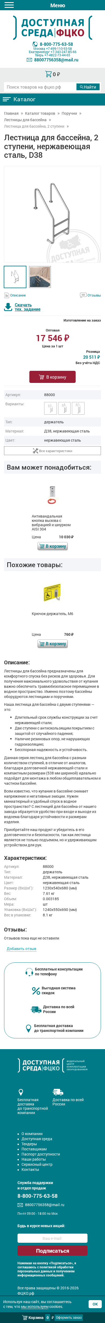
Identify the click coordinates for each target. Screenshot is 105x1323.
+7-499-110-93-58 (59, 48)
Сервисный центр (37, 1164)
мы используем (34, 1306)
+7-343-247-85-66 (63, 51)
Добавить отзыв (21, 948)
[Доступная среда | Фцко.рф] (52, 28)
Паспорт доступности (41, 1154)
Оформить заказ (69, 1317)
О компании (32, 1133)
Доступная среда (37, 1138)
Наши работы (34, 1159)
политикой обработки (57, 1267)
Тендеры (29, 1143)
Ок (95, 1304)
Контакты (30, 1169)
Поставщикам (34, 1148)
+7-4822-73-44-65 (57, 55)
